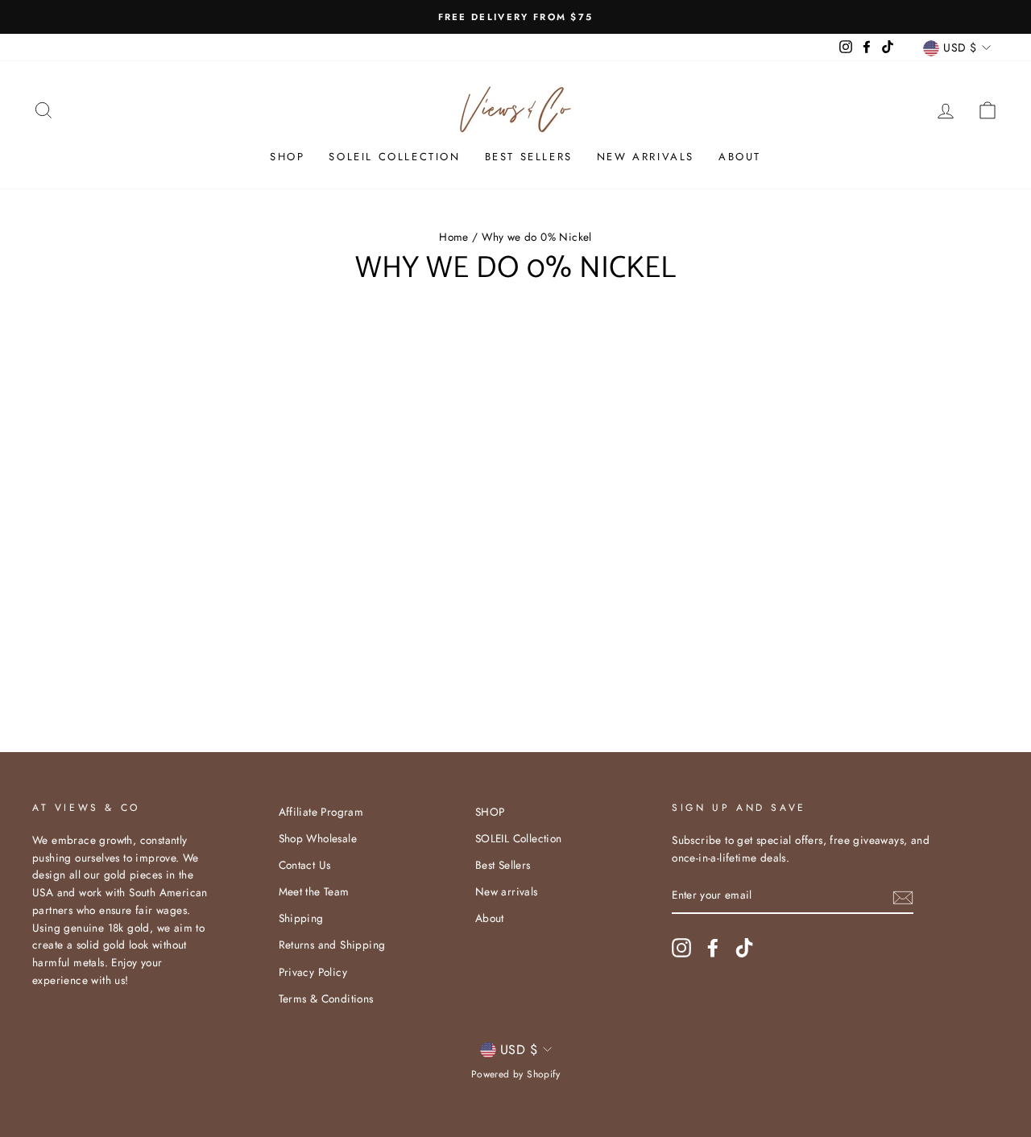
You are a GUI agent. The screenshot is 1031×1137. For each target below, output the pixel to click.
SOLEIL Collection (394, 156)
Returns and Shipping (332, 944)
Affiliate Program (321, 812)
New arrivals (645, 156)
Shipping (301, 918)
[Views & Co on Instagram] (681, 947)
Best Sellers (529, 156)
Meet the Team (314, 891)
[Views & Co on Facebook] (713, 947)
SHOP (287, 156)
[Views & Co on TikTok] (744, 947)
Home (454, 237)
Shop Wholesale (318, 838)
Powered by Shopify (515, 1074)
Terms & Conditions (326, 998)
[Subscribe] (902, 896)
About (739, 156)
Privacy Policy (313, 972)
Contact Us (305, 865)
